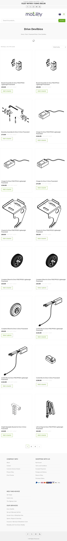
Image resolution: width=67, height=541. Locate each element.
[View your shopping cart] (60, 14)
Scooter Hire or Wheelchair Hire (15, 515)
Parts (26, 34)
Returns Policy (39, 475)
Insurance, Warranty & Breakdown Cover (17, 521)
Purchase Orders (40, 478)
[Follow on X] (30, 7)
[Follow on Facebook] (27, 7)
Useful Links (10, 498)
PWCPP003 (33, 38)
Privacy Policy (10, 472)
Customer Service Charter (13, 469)
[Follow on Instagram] (33, 7)
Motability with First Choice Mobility (16, 524)
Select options (42, 288)
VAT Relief (9, 495)
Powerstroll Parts (33, 34)
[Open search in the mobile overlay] (33, 20)
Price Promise (10, 475)
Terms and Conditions (41, 465)
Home (22, 34)
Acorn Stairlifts (10, 509)
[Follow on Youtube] (36, 7)
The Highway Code (12, 501)
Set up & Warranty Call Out (14, 512)
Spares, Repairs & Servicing (14, 518)
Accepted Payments (41, 469)
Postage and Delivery (41, 472)
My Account (39, 462)
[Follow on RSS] (39, 7)
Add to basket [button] (7, 91)
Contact (9, 465)
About (8, 462)
